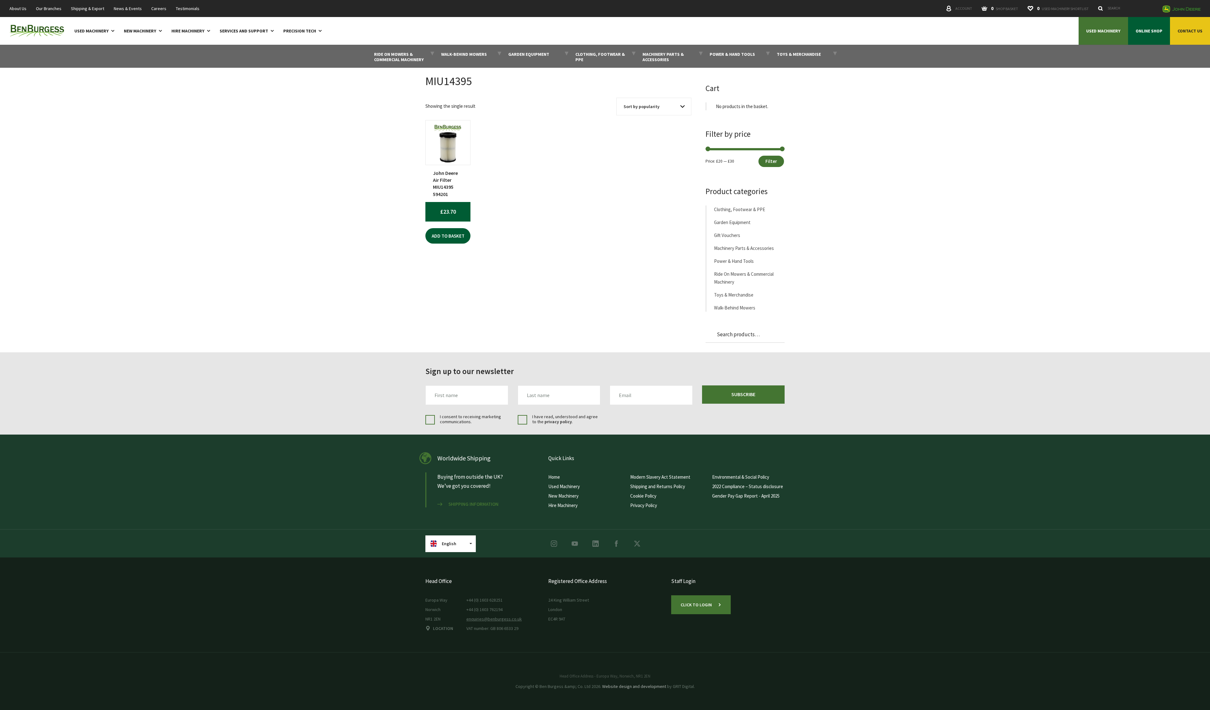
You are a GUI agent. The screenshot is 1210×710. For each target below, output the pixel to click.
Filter (771, 161)
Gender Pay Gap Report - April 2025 (746, 496)
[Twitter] (637, 543)
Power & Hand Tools (734, 261)
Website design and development (634, 686)
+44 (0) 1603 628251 (484, 600)
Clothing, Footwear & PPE (739, 209)
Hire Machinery (188, 31)
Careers (158, 8)
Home (554, 477)
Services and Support (244, 31)
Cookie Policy (643, 496)
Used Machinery (91, 31)
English (449, 543)
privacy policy (558, 421)
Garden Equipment (732, 222)
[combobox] (1126, 8)
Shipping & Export (87, 8)
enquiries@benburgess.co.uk (494, 619)
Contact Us (1190, 31)
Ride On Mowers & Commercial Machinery (744, 278)
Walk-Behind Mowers (734, 308)
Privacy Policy (643, 505)
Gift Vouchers (727, 235)
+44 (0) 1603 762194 (484, 609)
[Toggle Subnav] (111, 30)
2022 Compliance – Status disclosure (747, 486)
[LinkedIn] (595, 543)
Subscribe (743, 394)
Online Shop (1149, 31)
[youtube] (574, 543)
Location (443, 628)
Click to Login (696, 605)
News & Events (128, 8)
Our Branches (48, 8)
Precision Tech (299, 31)
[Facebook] (616, 543)
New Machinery (140, 31)
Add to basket (448, 236)
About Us (17, 8)
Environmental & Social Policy (740, 477)
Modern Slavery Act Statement (660, 477)
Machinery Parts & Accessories (744, 248)
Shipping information (473, 504)
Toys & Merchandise (733, 295)
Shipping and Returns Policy (657, 486)
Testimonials (187, 8)
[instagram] (554, 543)
